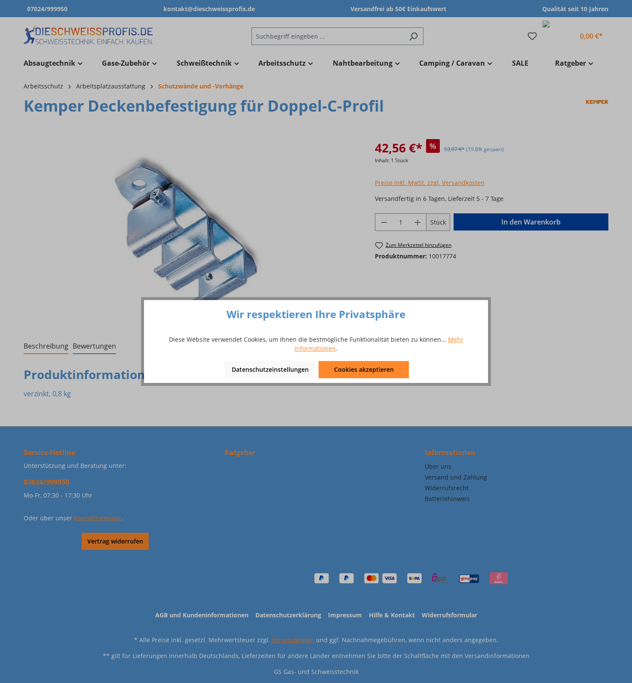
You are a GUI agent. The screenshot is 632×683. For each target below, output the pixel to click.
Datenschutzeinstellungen (270, 369)
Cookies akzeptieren (364, 369)
